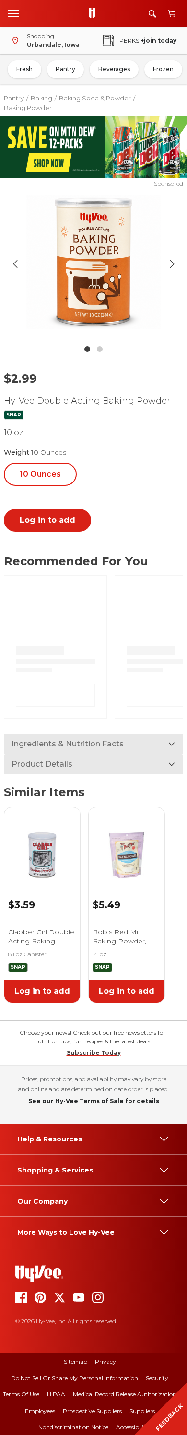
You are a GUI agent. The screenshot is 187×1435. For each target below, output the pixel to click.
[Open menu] (13, 13)
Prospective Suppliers (92, 1410)
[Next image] (172, 264)
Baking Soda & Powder (95, 98)
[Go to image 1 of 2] (87, 349)
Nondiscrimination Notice (73, 1427)
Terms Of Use (21, 1394)
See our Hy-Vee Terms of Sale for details (93, 1101)
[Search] (152, 13)
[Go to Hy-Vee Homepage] (94, 13)
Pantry (65, 69)
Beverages (114, 69)
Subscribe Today (94, 1052)
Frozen (163, 69)
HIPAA (56, 1394)
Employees (40, 1410)
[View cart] (171, 14)
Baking (41, 98)
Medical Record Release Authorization (124, 1394)
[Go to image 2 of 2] (100, 349)
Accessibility (132, 1427)
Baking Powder (28, 107)
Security (157, 1377)
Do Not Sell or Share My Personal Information (74, 1377)
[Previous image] (15, 264)
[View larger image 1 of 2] (93, 264)
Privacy (105, 1361)
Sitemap (75, 1361)
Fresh (24, 69)
